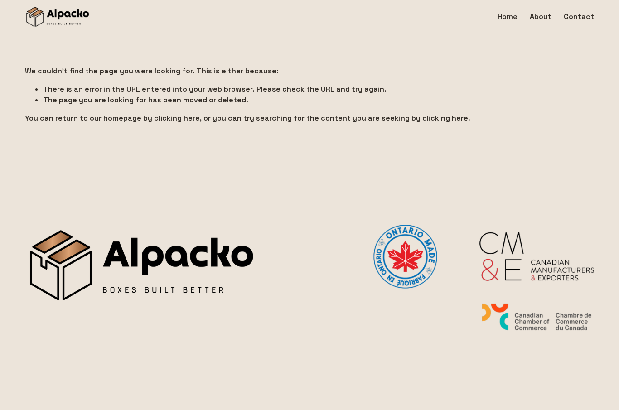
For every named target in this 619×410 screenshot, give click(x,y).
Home (507, 16)
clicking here (177, 118)
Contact (579, 16)
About (540, 16)
